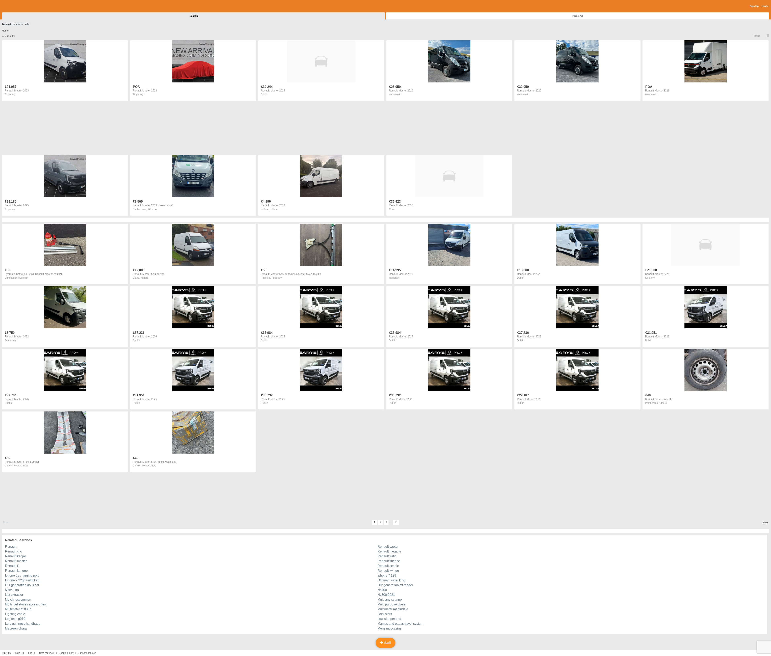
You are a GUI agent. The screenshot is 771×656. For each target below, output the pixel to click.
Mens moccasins (389, 628)
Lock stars (384, 614)
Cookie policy (66, 653)
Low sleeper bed (389, 618)
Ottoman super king (391, 580)
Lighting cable (15, 614)
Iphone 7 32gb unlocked (22, 580)
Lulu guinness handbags (22, 623)
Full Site (6, 653)
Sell (387, 643)
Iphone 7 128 (386, 575)
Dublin (264, 94)
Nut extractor (14, 594)
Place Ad (577, 16)
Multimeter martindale (392, 609)
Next (765, 522)
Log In (765, 6)
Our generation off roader (395, 585)
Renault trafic (386, 556)
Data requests (46, 653)
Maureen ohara (16, 628)
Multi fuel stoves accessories (25, 604)
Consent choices (87, 653)
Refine (756, 35)
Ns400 (382, 590)
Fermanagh (11, 340)
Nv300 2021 (386, 594)
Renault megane (389, 551)
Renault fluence (388, 561)
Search (194, 16)
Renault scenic (388, 566)
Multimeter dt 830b (18, 609)
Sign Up (754, 6)
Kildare (274, 209)
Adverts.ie (18, 6)
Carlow (24, 465)
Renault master (16, 561)
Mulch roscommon (18, 599)
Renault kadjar (15, 556)
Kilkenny (152, 209)
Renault (10, 546)
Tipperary (10, 94)
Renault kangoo (16, 570)
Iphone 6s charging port (22, 575)
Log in (31, 653)
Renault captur (387, 546)
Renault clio (13, 551)
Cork (391, 209)
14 (396, 522)
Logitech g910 (15, 618)
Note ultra (12, 590)
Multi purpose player (391, 604)
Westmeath (395, 94)
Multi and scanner (390, 599)
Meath (24, 277)
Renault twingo (388, 570)
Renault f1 (12, 566)
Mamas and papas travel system (400, 623)
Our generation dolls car (22, 585)
